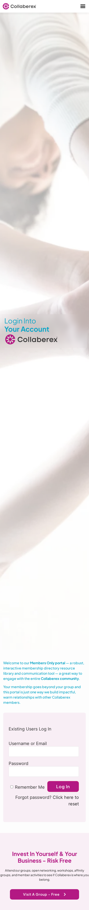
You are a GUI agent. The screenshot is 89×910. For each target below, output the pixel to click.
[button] (83, 6)
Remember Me (30, 787)
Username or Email (28, 743)
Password (18, 763)
